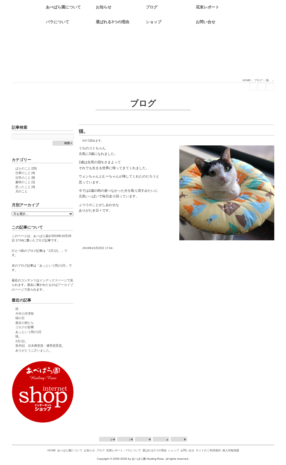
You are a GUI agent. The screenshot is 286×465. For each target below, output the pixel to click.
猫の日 (20, 318)
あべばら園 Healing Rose (143, 54)
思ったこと (23, 186)
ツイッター (253, 86)
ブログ (152, 7)
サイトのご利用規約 (208, 450)
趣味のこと (23, 182)
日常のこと (23, 177)
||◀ (113, 439)
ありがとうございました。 (33, 350)
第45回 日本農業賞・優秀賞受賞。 (40, 345)
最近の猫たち (24, 322)
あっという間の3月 (52, 265)
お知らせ (103, 7)
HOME (246, 80)
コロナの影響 (24, 327)
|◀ (131, 439)
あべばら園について (63, 7)
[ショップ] (43, 420)
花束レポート (207, 7)
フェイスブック (261, 86)
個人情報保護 (230, 450)
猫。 (268, 80)
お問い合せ (205, 22)
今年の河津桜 (24, 313)
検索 (67, 143)
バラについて (57, 22)
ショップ (153, 22)
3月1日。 (55, 250)
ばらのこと (23, 168)
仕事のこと (23, 172)
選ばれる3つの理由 (112, 22)
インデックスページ (53, 280)
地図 (270, 86)
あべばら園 (41, 236)
